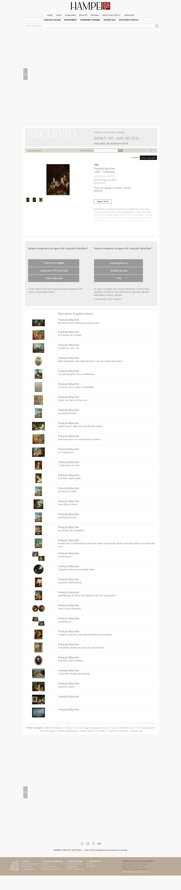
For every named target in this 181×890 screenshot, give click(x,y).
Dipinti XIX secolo (127, 728)
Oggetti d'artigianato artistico (97, 728)
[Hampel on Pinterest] (82, 844)
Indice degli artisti (111, 15)
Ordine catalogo (75, 861)
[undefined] (35, 326)
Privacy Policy (29, 869)
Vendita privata (118, 270)
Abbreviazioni (95, 861)
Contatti (92, 866)
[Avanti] (25, 792)
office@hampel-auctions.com (135, 871)
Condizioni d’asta (30, 864)
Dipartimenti (70, 20)
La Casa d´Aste (50, 866)
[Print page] (151, 150)
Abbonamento (74, 864)
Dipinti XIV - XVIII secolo (118, 731)
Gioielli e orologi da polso (68, 731)
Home (49, 15)
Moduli (46, 864)
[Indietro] (25, 74)
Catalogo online (52, 20)
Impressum (28, 866)
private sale (110, 20)
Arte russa (78, 728)
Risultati (83, 15)
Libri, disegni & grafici (146, 728)
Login (58, 15)
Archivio (95, 15)
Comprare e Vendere (90, 20)
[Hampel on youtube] (99, 844)
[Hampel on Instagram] (88, 844)
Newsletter (72, 866)
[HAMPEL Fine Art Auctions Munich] (90, 7)
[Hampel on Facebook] (93, 844)
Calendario (70, 15)
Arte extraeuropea (47, 731)
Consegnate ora (119, 262)
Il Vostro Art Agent (54, 262)
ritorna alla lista (34, 150)
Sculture (114, 728)
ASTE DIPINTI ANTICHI (128, 20)
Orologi (68, 728)
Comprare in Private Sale (54, 270)
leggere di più (102, 201)
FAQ (118, 278)
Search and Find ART (52, 869)
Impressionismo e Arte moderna (94, 731)
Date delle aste (54, 278)
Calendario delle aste (53, 861)
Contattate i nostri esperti (108, 299)
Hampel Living (136, 731)
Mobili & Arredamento (54, 728)
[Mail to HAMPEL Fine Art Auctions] (155, 150)
